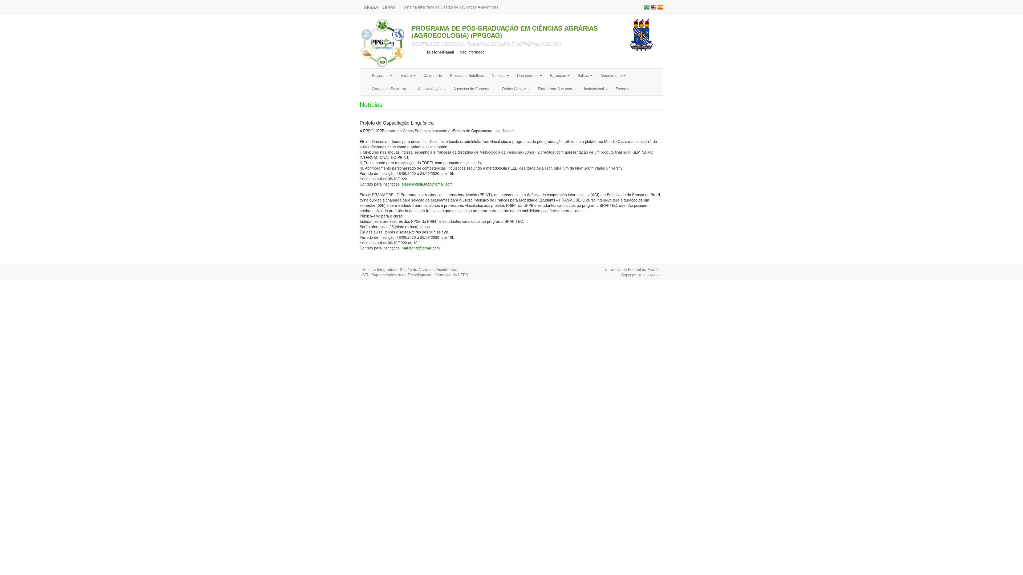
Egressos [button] (558, 75)
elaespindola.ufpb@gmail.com (427, 184)
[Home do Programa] (382, 43)
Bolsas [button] (584, 75)
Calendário (433, 75)
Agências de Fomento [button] (472, 88)
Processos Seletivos (467, 75)
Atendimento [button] (611, 75)
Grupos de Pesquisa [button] (389, 88)
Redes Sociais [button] (514, 88)
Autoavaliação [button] (430, 88)
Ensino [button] (406, 75)
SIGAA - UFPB (379, 6)
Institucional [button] (594, 88)
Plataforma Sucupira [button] (555, 88)
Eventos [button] (623, 88)
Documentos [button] (528, 75)
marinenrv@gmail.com (421, 247)
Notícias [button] (499, 75)
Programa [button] (381, 75)
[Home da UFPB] (641, 34)
